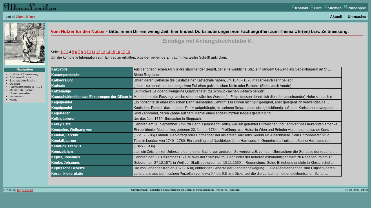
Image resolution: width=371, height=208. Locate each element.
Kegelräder (60, 113)
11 (93, 52)
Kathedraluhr (62, 80)
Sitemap (334, 8)
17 (123, 52)
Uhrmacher (357, 17)
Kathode (58, 86)
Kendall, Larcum (64, 135)
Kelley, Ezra (61, 124)
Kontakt (301, 8)
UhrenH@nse (25, 16)
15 (113, 52)
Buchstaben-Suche (22, 80)
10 (89, 52)
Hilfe (318, 8)
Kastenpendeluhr (65, 75)
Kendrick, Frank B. (66, 146)
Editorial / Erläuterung (24, 74)
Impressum (17, 96)
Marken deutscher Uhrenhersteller (22, 91)
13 (103, 52)
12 (98, 52)
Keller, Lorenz (62, 119)
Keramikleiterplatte (67, 174)
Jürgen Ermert (25, 190)
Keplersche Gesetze (68, 168)
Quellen (15, 83)
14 (108, 52)
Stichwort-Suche (20, 77)
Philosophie (357, 8)
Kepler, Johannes (65, 157)
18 (128, 52)
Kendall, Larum (63, 141)
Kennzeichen (62, 152)
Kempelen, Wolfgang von (71, 130)
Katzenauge (61, 91)
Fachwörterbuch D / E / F (26, 86)
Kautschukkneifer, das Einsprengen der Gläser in (91, 97)
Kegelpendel (61, 102)
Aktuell (336, 17)
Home (13, 99)
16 (118, 52)
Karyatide (59, 69)
